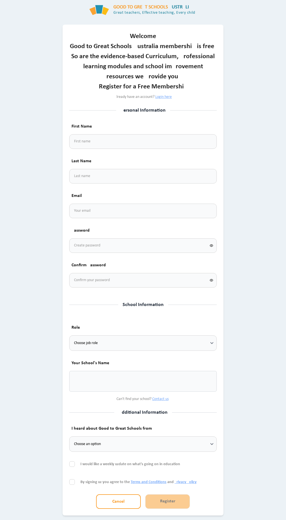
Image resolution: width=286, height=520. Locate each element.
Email (77, 196)
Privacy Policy (186, 482)
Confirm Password (89, 265)
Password (81, 230)
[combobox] (80, 381)
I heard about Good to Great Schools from (112, 428)
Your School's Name (90, 363)
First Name (82, 126)
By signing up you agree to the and (138, 482)
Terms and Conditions (148, 482)
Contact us (160, 399)
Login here (163, 97)
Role (76, 327)
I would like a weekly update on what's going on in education (130, 464)
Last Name (81, 161)
